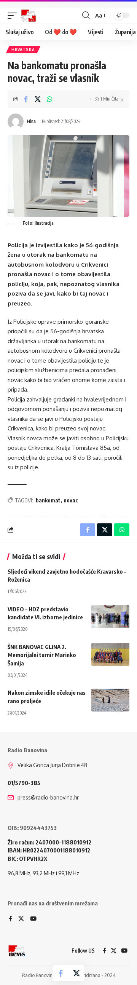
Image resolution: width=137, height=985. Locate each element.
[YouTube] (33, 919)
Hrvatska (23, 49)
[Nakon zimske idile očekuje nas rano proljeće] (110, 700)
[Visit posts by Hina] (16, 122)
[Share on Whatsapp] (49, 99)
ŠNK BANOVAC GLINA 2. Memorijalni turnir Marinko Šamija (42, 655)
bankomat (48, 500)
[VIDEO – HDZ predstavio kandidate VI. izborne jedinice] (110, 616)
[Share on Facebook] (26, 99)
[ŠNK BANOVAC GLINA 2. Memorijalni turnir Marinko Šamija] (110, 654)
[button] (14, 16)
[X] (21, 919)
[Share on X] (37, 99)
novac (71, 500)
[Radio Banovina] (29, 16)
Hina (31, 121)
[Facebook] (10, 919)
